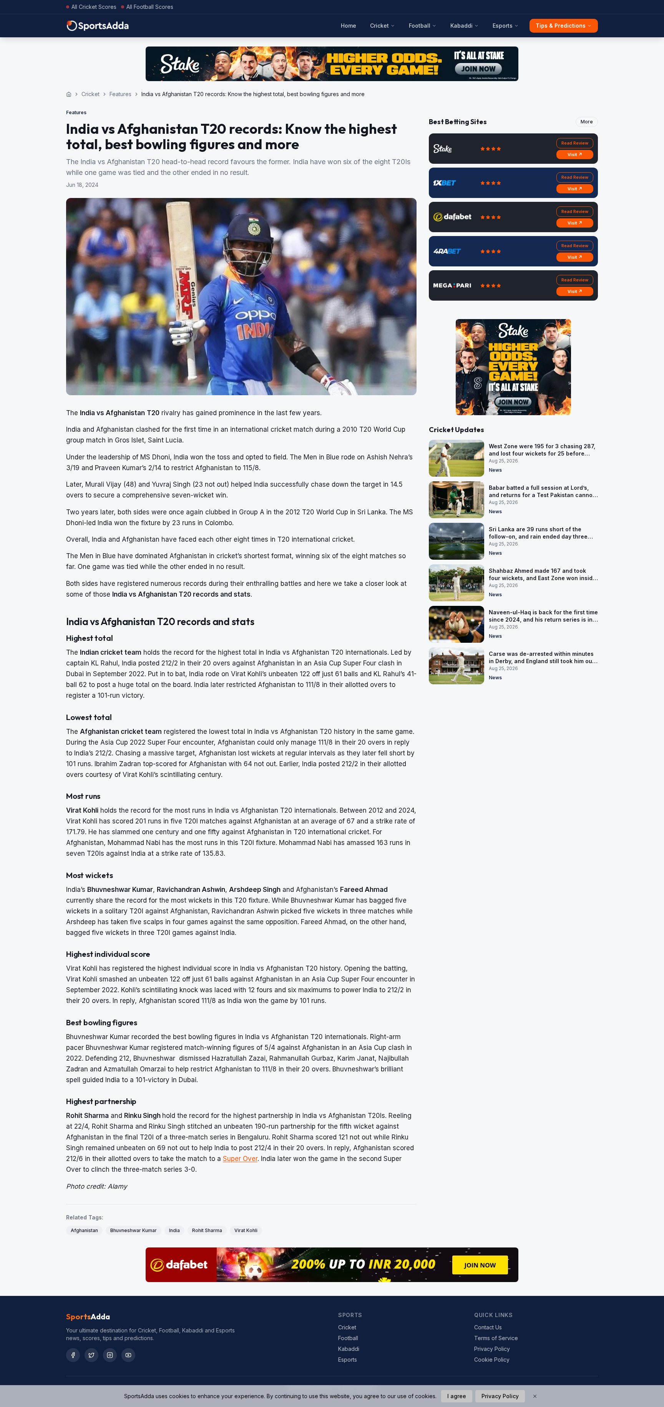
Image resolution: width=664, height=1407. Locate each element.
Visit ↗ (575, 154)
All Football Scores (149, 6)
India (174, 1230)
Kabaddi (461, 25)
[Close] (535, 1396)
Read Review (574, 143)
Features (120, 94)
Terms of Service (496, 1338)
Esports (503, 25)
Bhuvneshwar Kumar (133, 1230)
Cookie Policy (492, 1359)
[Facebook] (73, 1355)
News (495, 470)
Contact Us (488, 1327)
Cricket (379, 25)
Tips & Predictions (561, 25)
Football (419, 25)
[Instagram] (110, 1355)
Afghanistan (84, 1230)
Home (348, 25)
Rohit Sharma (207, 1230)
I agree (456, 1396)
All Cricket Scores (93, 6)
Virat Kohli (245, 1230)
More (587, 122)
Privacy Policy (492, 1348)
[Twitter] (91, 1355)
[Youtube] (128, 1355)
